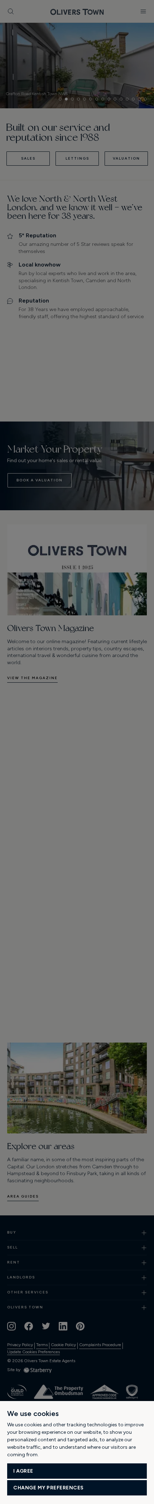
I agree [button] (23, 1471)
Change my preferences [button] (48, 1488)
